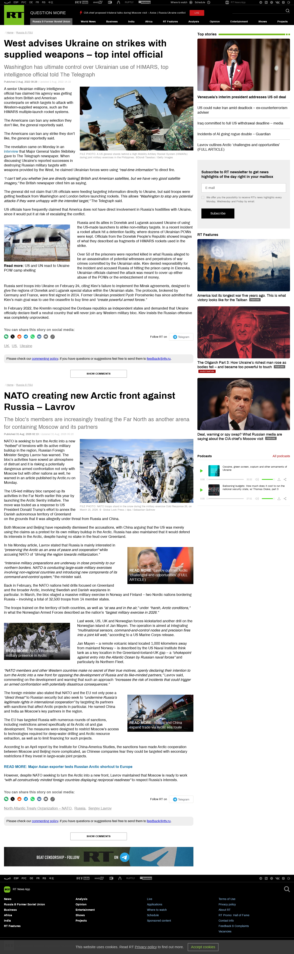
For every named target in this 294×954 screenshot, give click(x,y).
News (7, 899)
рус (24, 878)
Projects (282, 21)
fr (38, 878)
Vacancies (225, 931)
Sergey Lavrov (100, 808)
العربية (7, 2)
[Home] (14, 15)
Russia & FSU (24, 32)
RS (43, 2)
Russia (79, 808)
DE (31, 2)
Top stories (207, 34)
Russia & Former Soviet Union (51, 21)
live (197, 13)
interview (11, 151)
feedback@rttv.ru (159, 358)
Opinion (215, 21)
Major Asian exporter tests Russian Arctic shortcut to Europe (68, 767)
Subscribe (217, 213)
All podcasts (281, 456)
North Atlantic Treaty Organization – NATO (38, 808)
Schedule (153, 915)
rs (44, 878)
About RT (225, 909)
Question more (48, 13)
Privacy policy (227, 904)
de (31, 878)
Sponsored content (159, 920)
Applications (154, 904)
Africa (148, 21)
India (131, 21)
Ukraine (26, 346)
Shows (262, 21)
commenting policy (45, 358)
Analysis (193, 21)
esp (16, 878)
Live (149, 899)
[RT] (81, 2)
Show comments (99, 373)
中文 (50, 2)
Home (10, 32)
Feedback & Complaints (234, 926)
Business (112, 21)
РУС (23, 2)
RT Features (170, 21)
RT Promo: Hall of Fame (234, 915)
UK (6, 346)
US (14, 346)
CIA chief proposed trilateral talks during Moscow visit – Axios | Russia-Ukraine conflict (135, 12)
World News (88, 21)
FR (37, 2)
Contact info (226, 920)
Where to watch (157, 909)
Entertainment (239, 21)
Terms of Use (227, 899)
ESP (16, 2)
